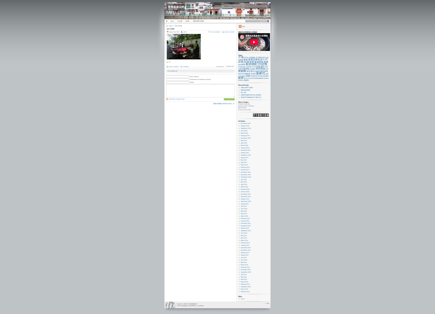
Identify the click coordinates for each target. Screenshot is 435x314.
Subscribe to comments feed (176, 99)
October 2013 (245, 252)
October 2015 (245, 199)
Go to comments (215, 32)
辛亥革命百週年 (263, 76)
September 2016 (246, 177)
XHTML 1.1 (194, 305)
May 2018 (244, 140)
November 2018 (246, 138)
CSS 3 (202, 305)
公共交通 (179, 21)
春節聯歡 (251, 64)
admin (185, 32)
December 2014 (246, 223)
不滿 (240, 57)
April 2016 (244, 184)
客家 (245, 59)
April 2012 (244, 279)
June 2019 (244, 131)
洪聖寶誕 (246, 69)
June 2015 (244, 209)
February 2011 (245, 291)
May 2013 (244, 262)
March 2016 (244, 187)
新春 (266, 62)
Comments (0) (229, 66)
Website (192, 82)
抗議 (246, 61)
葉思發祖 (264, 71)
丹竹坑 (246, 57)
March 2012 (244, 282)
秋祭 (267, 69)
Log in (243, 299)
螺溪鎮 (243, 76)
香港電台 (266, 78)
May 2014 (244, 235)
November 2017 (246, 150)
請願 (248, 76)
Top (268, 303)
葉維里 (247, 74)
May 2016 (244, 182)
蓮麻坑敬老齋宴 (245, 90)
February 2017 (245, 167)
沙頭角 (262, 64)
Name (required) (194, 76)
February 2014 (245, 243)
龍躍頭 (246, 80)
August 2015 (245, 204)
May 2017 (244, 160)
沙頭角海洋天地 (250, 67)
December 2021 (246, 123)
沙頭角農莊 (259, 67)
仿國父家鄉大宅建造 (198, 21)
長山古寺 (246, 78)
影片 (262, 59)
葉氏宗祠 (241, 74)
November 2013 (246, 250)
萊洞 (248, 71)
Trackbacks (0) (220, 66)
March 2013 (244, 265)
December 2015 (246, 194)
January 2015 (245, 221)
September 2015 (246, 201)
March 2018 (244, 145)
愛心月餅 (243, 92)
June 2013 (244, 260)
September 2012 (246, 272)
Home (167, 21)
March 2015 (244, 216)
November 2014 (246, 226)
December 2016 (246, 172)
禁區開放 (260, 68)
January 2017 (245, 170)
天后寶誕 (259, 57)
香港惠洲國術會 (258, 78)
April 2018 (244, 143)
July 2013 (244, 257)
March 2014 (244, 240)
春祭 (243, 64)
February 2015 (245, 218)
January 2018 (245, 148)
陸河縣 (252, 78)
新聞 (239, 65)
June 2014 (244, 233)
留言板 (187, 21)
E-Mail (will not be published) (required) (200, 79)
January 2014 (245, 245)
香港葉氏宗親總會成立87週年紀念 (251, 97)
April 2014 (244, 238)
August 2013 (245, 255)
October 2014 (245, 228)
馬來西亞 (241, 80)
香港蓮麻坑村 (176, 6)
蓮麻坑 (260, 73)
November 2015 (246, 196)
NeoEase (185, 305)
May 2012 (244, 277)
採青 (251, 62)
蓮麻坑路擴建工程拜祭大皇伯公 (222, 103)
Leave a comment (229, 32)
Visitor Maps (248, 109)
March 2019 (244, 133)
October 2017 (245, 153)
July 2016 (244, 179)
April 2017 (244, 162)
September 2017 (246, 155)
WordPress (170, 305)
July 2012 (244, 274)
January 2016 (245, 191)
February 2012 (245, 284)
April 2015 (244, 213)
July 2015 (244, 206)
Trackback (186, 66)
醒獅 (240, 77)
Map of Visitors (242, 107)
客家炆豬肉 (254, 59)
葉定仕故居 (255, 71)
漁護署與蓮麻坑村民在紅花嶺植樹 (251, 95)
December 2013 (246, 247)
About (172, 21)
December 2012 (246, 269)
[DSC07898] (184, 59)
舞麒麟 (242, 70)
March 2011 (244, 289)
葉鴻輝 (253, 74)
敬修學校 (258, 62)
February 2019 (245, 135)
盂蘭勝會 (252, 69)
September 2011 (246, 287)
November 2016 (246, 175)
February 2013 (245, 267)
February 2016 (245, 189)
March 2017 (244, 165)
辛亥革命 (254, 76)
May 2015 (244, 211)
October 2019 (245, 126)
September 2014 (246, 231)
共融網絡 (252, 57)
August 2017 (245, 157)
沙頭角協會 (241, 67)
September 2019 (246, 128)
